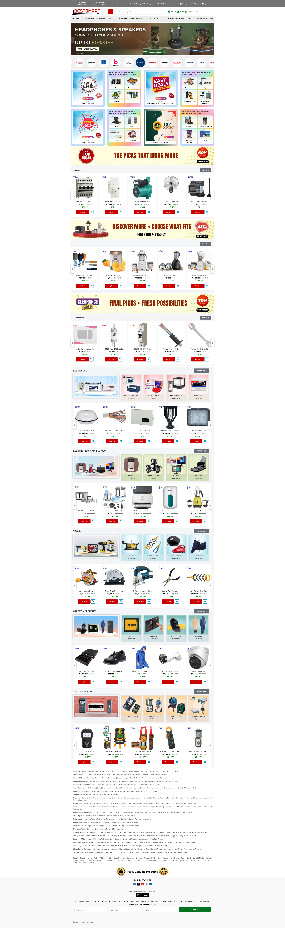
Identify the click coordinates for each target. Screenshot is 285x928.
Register (198, 4)
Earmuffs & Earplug (158, 836)
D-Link (178, 860)
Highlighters (115, 846)
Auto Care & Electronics (91, 822)
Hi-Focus (186, 860)
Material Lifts (178, 832)
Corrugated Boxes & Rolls (105, 832)
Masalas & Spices (86, 852)
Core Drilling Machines (178, 803)
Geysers (137, 788)
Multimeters (90, 842)
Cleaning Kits (86, 816)
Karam (154, 860)
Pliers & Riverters (143, 807)
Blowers (103, 812)
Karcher (120, 860)
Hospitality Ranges (135, 771)
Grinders (136, 803)
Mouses (125, 791)
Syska (172, 858)
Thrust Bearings (111, 826)
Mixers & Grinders (183, 788)
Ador (139, 860)
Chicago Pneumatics (87, 860)
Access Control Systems (112, 839)
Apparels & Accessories (110, 849)
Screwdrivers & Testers (110, 807)
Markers (106, 846)
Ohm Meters (111, 842)
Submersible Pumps (109, 778)
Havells (89, 858)
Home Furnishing (161, 846)
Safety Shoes (121, 836)
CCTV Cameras (86, 839)
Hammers (167, 807)
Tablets (95, 794)
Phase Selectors (123, 781)
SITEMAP (82, 901)
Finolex (153, 858)
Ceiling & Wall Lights (117, 784)
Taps (83, 829)
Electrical (76, 19)
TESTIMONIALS (113, 901)
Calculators (124, 846)
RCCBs (102, 774)
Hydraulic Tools (157, 807)
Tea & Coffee (182, 852)
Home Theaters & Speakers (166, 788)
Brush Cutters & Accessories (145, 812)
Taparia (106, 860)
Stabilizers (175, 771)
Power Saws (191, 803)
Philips (96, 858)
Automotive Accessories (129, 822)
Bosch (189, 858)
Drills (129, 803)
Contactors (169, 781)
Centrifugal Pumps (93, 778)
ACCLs (152, 781)
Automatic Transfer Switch (139, 781)
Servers (119, 798)
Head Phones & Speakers (109, 794)
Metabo (75, 860)
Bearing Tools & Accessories (129, 826)
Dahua (193, 860)
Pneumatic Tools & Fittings (92, 819)
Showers (90, 829)
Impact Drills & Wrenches (117, 803)
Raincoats (192, 836)
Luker (177, 858)
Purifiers (117, 788)
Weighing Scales (144, 842)
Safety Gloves (145, 836)
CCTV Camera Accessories (138, 839)
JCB (209, 860)
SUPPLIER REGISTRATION (126, 901)
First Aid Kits (111, 836)
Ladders (169, 832)
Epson (172, 860)
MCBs (96, 774)
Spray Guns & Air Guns (125, 819)
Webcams (142, 791)
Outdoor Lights (143, 784)
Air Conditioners (126, 788)
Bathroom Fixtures (119, 829)
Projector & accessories (132, 798)
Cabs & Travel (183, 849)
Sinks (97, 829)
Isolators (123, 774)
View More (205, 170)
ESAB (145, 860)
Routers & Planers (146, 803)
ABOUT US (89, 901)
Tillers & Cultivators (114, 812)
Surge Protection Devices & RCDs (154, 774)
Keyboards (133, 791)
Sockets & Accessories (193, 807)
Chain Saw (160, 812)
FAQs (137, 901)
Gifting (122, 849)
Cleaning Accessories (127, 816)
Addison (113, 860)
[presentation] (72, 40)
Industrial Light (131, 784)
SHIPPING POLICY (180, 901)
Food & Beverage (84, 849)
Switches (85, 771)
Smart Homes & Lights (151, 771)
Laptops (97, 791)
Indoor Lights (154, 784)
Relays (177, 781)
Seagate (165, 860)
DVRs (95, 839)
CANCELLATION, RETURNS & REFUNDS (198, 901)
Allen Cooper (201, 860)
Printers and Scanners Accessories (198, 798)
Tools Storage (178, 807)
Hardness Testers (124, 842)
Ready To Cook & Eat (117, 852)
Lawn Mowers (128, 812)
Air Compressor (109, 819)
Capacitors (160, 781)
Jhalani (99, 860)
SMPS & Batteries (79, 800)
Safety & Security (137, 19)
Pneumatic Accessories (143, 819)
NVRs (101, 839)
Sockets (92, 771)
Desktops (104, 791)
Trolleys (161, 832)
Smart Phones (86, 794)
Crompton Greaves (143, 858)
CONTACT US (144, 901)
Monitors (112, 798)
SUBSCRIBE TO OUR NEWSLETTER (142, 905)
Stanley (208, 858)
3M (150, 860)
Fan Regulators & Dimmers (105, 771)
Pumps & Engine (186, 812)
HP (160, 860)
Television (195, 788)
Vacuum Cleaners (112, 816)
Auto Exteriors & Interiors (111, 822)
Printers (104, 798)
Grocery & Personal (204, 19)
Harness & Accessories (87, 836)
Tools (110, 19)
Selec (116, 858)
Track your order (187, 4)
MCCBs (116, 774)
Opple (183, 858)
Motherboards (170, 798)
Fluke (75, 862)
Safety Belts (101, 836)
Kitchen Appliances (148, 788)
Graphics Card (158, 798)
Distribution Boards (134, 774)
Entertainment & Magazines (167, 849)
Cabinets (112, 791)
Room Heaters (107, 788)
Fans (99, 788)
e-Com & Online (150, 849)
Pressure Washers (98, 816)
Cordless (103, 803)
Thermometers (190, 842)
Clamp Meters (101, 842)
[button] (91, 212)
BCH (110, 858)
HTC (80, 862)
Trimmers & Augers (172, 812)
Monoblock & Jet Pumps (138, 778)
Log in (205, 4)
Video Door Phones (156, 839)
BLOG (76, 901)
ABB (101, 858)
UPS (119, 791)
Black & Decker (130, 860)
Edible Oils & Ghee (101, 852)
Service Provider (195, 849)
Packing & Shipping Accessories (195, 832)
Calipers (134, 842)
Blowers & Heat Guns (91, 803)
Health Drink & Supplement (167, 852)
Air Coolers (92, 788)
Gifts (189, 19)
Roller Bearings (98, 826)
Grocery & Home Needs (134, 849)
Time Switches (122, 771)
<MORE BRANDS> (89, 862)
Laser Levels (178, 842)
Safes (125, 839)
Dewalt (195, 858)
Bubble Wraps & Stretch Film (126, 832)
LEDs (93, 784)
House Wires (165, 771)
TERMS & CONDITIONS (167, 901)
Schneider (130, 858)
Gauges (169, 842)
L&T (106, 858)
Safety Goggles (171, 836)
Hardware (121, 19)
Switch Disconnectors (108, 781)
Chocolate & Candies (148, 852)
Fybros (165, 858)
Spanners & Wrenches (92, 807)
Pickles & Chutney (133, 852)
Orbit (159, 858)
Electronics (96, 849)
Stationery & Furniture (174, 19)
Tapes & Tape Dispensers (147, 832)
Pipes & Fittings (106, 829)
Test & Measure (155, 19)
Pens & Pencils (96, 846)
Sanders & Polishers (161, 803)
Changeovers (94, 781)
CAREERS (96, 901)
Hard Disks (147, 798)
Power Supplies (152, 791)
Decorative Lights (103, 784)
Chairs (150, 846)
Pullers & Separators (127, 807)
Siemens (122, 858)
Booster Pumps (122, 778)
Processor (179, 798)
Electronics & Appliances (94, 19)
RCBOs (109, 774)
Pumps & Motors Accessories (158, 778)
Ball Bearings (86, 826)
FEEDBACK (104, 901)
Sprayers (96, 812)
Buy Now (82, 212)
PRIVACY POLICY (154, 901)
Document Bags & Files (138, 846)
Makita (201, 858)
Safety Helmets (133, 836)
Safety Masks (183, 836)
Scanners (96, 798)
